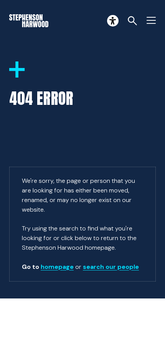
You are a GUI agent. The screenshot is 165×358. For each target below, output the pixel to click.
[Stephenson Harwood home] (28, 21)
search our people (111, 267)
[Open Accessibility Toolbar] (113, 21)
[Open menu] (151, 21)
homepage (57, 267)
